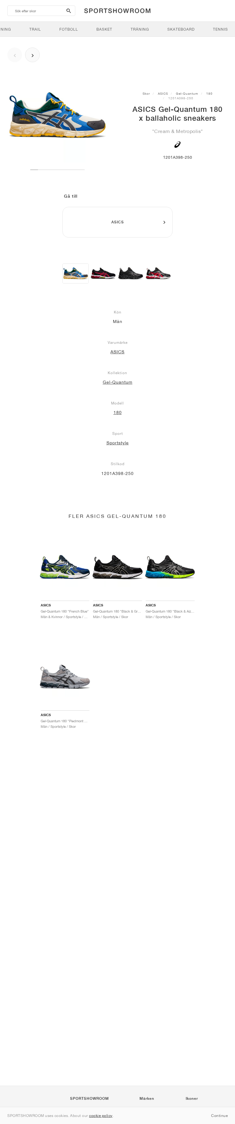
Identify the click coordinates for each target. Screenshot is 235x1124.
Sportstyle (117, 442)
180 (209, 93)
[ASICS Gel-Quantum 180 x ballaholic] (75, 273)
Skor (146, 93)
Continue (219, 1115)
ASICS (163, 93)
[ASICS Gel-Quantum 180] (131, 273)
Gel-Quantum (187, 93)
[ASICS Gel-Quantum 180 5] (103, 273)
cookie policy (101, 1115)
